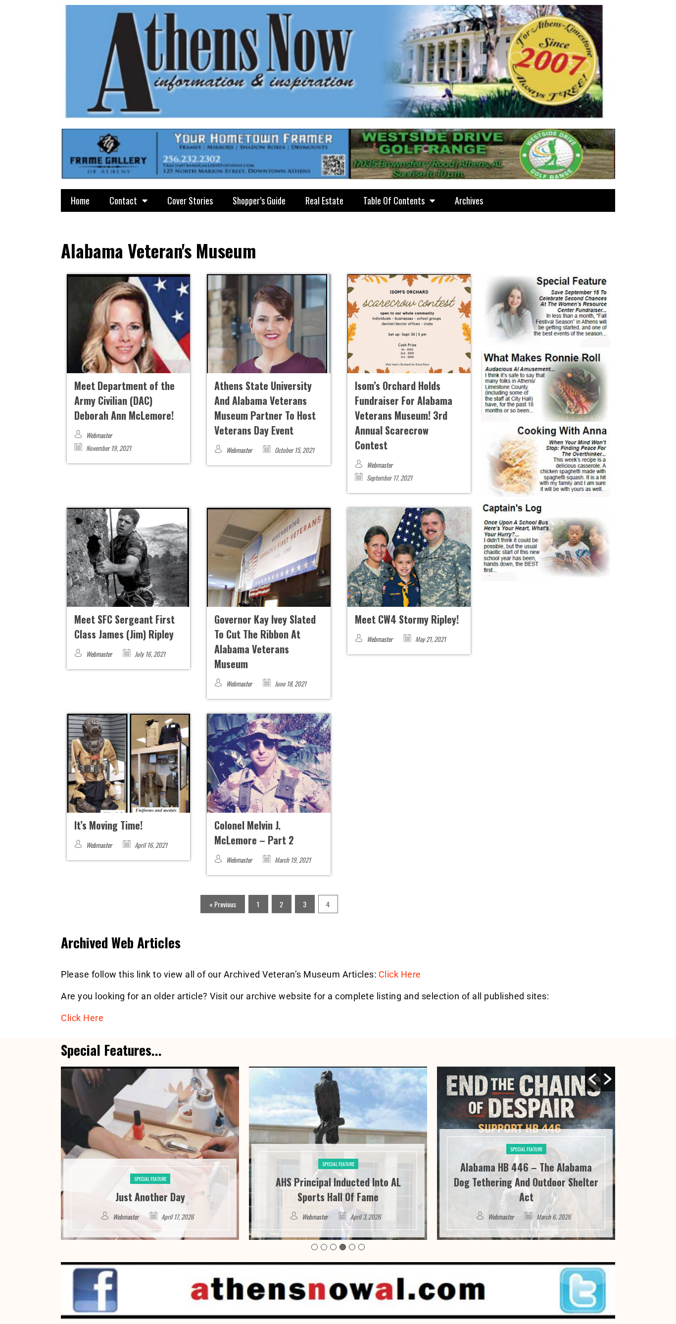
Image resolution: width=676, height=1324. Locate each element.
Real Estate (324, 200)
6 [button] (361, 1247)
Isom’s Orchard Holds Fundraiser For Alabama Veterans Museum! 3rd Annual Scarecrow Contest (403, 415)
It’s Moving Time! (108, 825)
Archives (469, 200)
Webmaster (99, 435)
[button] (592, 1079)
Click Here (400, 974)
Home (80, 200)
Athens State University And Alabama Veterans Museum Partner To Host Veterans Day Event (265, 408)
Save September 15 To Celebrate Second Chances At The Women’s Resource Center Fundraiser (526, 1182)
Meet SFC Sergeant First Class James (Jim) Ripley (124, 626)
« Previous (222, 904)
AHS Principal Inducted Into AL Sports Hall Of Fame (150, 1189)
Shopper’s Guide (259, 200)
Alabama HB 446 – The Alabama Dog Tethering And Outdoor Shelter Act (338, 1182)
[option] (150, 1153)
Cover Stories (190, 200)
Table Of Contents (394, 200)
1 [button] (314, 1247)
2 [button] (324, 1247)
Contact (123, 200)
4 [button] (342, 1247)
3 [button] (333, 1247)
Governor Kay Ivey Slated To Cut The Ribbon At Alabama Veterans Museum (265, 641)
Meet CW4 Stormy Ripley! (407, 619)
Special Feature (150, 1164)
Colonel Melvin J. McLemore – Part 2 (254, 832)
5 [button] (352, 1247)
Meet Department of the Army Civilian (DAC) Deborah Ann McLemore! (124, 400)
